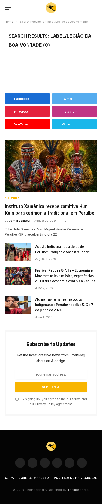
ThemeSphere (77, 489)
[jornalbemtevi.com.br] (51, 7)
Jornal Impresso (34, 478)
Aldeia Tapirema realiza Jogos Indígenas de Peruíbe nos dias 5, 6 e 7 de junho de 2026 (64, 304)
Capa (9, 478)
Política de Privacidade (75, 478)
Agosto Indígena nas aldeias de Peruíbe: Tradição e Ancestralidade (62, 249)
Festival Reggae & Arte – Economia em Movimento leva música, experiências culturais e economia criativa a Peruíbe (65, 275)
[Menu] (8, 7)
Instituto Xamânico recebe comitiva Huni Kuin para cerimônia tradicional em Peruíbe (49, 209)
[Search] (95, 7)
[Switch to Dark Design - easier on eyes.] (88, 8)
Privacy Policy (45, 404)
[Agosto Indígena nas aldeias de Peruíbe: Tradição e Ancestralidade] (18, 252)
